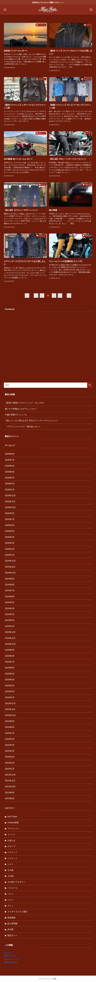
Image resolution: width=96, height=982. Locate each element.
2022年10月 (10, 715)
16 (54, 296)
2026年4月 (9, 478)
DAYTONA (12, 817)
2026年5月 (9, 472)
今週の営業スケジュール (16, 415)
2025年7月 (9, 519)
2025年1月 (9, 555)
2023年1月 (9, 697)
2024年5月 (9, 602)
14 (42, 296)
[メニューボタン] (5, 10)
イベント (11, 834)
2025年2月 (9, 549)
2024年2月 (9, 620)
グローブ (11, 846)
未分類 (10, 929)
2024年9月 (9, 579)
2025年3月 (9, 543)
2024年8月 (9, 585)
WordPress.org (10, 962)
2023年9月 (9, 650)
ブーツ (10, 906)
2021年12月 (10, 775)
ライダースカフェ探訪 (17, 912)
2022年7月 (9, 733)
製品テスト (12, 935)
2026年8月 (9, 454)
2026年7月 (9, 460)
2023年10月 (10, 644)
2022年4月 (9, 751)
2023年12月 (10, 632)
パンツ (10, 894)
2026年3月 (9, 484)
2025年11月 (10, 501)
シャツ (10, 864)
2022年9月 (9, 721)
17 (60, 296)
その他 (10, 870)
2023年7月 (9, 662)
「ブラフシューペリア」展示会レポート (23, 427)
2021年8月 (9, 798)
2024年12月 (10, 561)
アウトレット (13, 828)
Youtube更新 (13, 822)
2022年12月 (10, 703)
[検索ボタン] (91, 10)
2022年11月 (10, 709)
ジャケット (12, 852)
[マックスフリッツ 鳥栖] (48, 10)
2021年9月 (9, 792)
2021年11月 (10, 781)
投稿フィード (10, 955)
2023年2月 (9, 691)
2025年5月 (9, 531)
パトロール (12, 888)
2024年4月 (9, 608)
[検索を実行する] (89, 385)
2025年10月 (10, 507)
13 (36, 296)
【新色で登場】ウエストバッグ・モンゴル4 (24, 403)
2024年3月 (9, 614)
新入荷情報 (12, 923)
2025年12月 (10, 495)
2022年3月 (9, 757)
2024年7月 (9, 590)
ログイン (8, 952)
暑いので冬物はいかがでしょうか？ (21, 409)
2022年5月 (9, 745)
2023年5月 (9, 674)
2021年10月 (10, 786)
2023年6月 (9, 668)
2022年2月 (9, 763)
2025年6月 (9, 525)
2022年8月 (9, 727)
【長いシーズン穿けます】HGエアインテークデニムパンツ (31, 420)
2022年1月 (9, 769)
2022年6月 (9, 739)
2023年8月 (9, 656)
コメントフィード (12, 959)
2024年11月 (10, 567)
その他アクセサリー (16, 882)
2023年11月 (10, 638)
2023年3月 (9, 686)
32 (69, 296)
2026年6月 (9, 466)
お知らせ (11, 840)
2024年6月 (9, 596)
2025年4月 (9, 537)
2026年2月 (9, 490)
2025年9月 (9, 513)
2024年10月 (10, 573)
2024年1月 (9, 626)
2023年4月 (9, 680)
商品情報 (11, 918)
